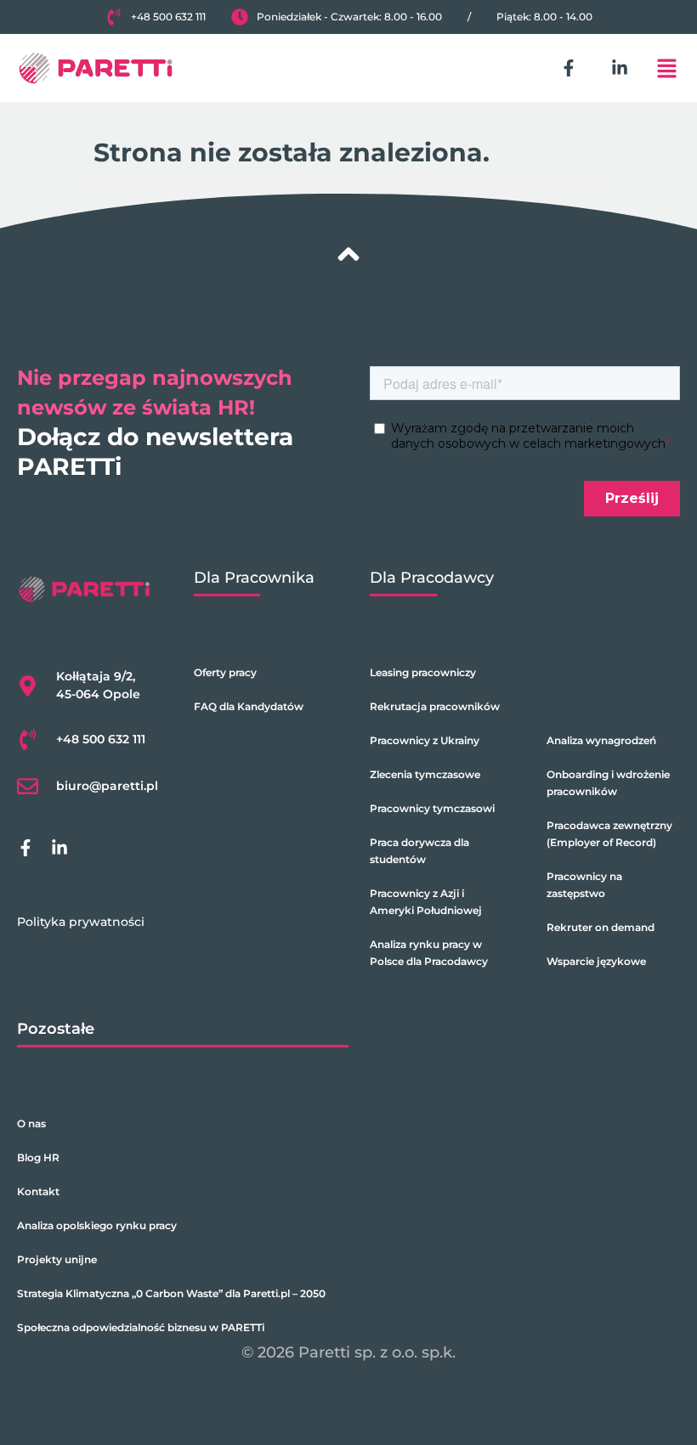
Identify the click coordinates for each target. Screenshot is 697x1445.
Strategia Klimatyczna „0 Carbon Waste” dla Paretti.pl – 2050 (171, 1293)
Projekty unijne (57, 1259)
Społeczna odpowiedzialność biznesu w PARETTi (140, 1327)
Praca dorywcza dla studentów (419, 851)
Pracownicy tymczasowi (432, 808)
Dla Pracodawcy (432, 577)
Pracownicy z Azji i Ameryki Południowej (426, 902)
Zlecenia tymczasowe (425, 774)
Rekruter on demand (600, 927)
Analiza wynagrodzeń (601, 740)
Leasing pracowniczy (423, 672)
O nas (31, 1123)
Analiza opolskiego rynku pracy (97, 1225)
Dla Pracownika (254, 577)
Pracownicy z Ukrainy (424, 740)
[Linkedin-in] (620, 68)
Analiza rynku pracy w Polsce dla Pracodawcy (429, 953)
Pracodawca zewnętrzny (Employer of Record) (609, 834)
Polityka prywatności (80, 921)
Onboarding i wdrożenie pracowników (608, 783)
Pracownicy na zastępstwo (584, 885)
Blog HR (38, 1157)
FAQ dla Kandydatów (248, 706)
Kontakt (38, 1191)
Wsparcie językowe (596, 961)
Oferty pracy (225, 672)
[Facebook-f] (569, 68)
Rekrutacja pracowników (435, 706)
